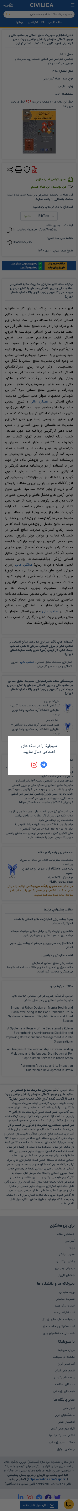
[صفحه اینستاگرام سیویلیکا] (34, 764)
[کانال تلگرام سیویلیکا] (43, 764)
